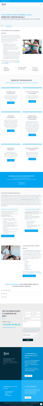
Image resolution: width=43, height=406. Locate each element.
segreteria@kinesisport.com (34, 390)
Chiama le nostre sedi (6, 1)
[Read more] (10, 98)
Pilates (6, 394)
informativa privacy (34, 328)
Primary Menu (41, 4)
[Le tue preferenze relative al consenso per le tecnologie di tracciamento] (41, 404)
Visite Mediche (8, 395)
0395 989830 (31, 272)
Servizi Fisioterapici (9, 391)
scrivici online (6, 63)
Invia (27, 339)
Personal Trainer (8, 392)
